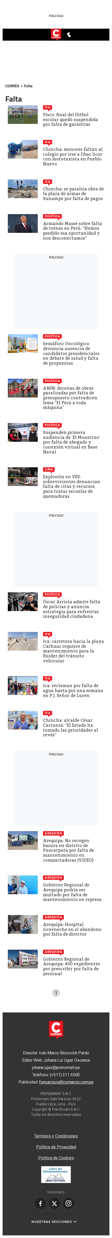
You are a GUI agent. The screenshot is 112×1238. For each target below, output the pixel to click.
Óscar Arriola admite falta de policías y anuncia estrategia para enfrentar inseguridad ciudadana (71, 609)
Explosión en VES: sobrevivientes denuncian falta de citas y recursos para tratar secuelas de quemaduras (71, 486)
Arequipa (53, 833)
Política (52, 216)
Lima (49, 469)
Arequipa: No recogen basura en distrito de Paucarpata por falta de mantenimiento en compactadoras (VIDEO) (68, 850)
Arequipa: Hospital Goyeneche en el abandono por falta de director (72, 929)
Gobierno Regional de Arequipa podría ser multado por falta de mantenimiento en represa (72, 892)
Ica (48, 107)
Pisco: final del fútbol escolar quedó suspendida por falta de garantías (70, 119)
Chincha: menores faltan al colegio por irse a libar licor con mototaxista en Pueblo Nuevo (73, 156)
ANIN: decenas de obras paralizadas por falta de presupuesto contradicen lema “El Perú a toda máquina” (70, 398)
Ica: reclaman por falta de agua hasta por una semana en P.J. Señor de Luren (73, 690)
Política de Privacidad (56, 1146)
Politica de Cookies (56, 1157)
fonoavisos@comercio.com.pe (66, 1082)
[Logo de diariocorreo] (56, 35)
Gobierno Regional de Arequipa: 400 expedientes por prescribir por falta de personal (71, 966)
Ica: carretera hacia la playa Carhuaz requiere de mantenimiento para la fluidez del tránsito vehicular (73, 651)
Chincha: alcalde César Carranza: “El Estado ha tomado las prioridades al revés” (70, 727)
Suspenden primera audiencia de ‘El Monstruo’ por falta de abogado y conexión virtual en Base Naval (71, 442)
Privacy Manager (56, 1126)
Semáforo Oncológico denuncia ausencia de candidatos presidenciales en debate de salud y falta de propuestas (71, 353)
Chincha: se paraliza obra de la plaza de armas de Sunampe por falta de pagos (73, 193)
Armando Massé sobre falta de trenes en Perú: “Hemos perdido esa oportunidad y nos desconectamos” (72, 231)
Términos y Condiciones (56, 1136)
